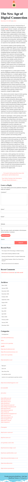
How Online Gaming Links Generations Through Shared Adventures (12, 179)
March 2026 (4, 285)
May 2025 (4, 311)
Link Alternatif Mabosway (7, 337)
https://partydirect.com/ (6, 360)
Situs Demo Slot (5, 371)
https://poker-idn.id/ (6, 401)
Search (3, 239)
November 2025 (5, 293)
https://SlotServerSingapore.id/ (8, 413)
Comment (4, 192)
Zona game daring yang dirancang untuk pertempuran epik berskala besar (13, 174)
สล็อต (2, 340)
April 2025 (4, 313)
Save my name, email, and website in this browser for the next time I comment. (13, 231)
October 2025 (5, 296)
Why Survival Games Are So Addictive (10, 263)
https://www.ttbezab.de (6, 463)
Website (3, 224)
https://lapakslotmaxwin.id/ (7, 405)
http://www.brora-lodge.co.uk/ (8, 447)
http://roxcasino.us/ (5, 437)
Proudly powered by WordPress (13, 476)
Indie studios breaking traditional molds (10, 253)
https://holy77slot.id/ (6, 420)
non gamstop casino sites (7, 442)
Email (3, 216)
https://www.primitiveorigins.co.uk (9, 458)
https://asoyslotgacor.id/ (7, 417)
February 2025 (5, 319)
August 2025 (4, 302)
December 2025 (5, 291)
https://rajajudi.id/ (5, 422)
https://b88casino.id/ (6, 398)
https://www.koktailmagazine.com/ (9, 382)
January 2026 (5, 288)
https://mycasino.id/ (6, 415)
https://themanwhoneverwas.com (9, 352)
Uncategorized (5, 334)
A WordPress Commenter (8, 272)
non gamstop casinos (17, 377)
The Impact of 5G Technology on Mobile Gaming (13, 250)
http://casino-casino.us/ (7, 432)
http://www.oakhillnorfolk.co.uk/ (9, 453)
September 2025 (5, 299)
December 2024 (5, 325)
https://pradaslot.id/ (5, 400)
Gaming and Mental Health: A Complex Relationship (13, 256)
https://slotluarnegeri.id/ (7, 410)
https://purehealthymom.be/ (8, 349)
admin (14, 21)
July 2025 (4, 305)
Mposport (4, 365)
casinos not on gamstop (7, 343)
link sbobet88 (4, 388)
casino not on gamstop (6, 354)
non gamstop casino (6, 374)
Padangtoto (4, 427)
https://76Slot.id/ (5, 412)
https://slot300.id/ (5, 403)
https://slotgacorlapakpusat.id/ (8, 406)
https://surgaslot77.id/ (6, 418)
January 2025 (5, 322)
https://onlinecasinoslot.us (7, 468)
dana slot (4, 368)
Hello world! (20, 272)
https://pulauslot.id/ (5, 408)
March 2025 (4, 316)
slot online (3, 393)
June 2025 (4, 308)
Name (3, 209)
